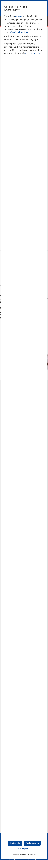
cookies (18, 16)
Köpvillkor (32, 854)
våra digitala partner (19, 32)
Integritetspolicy (32, 53)
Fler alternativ (24, 849)
